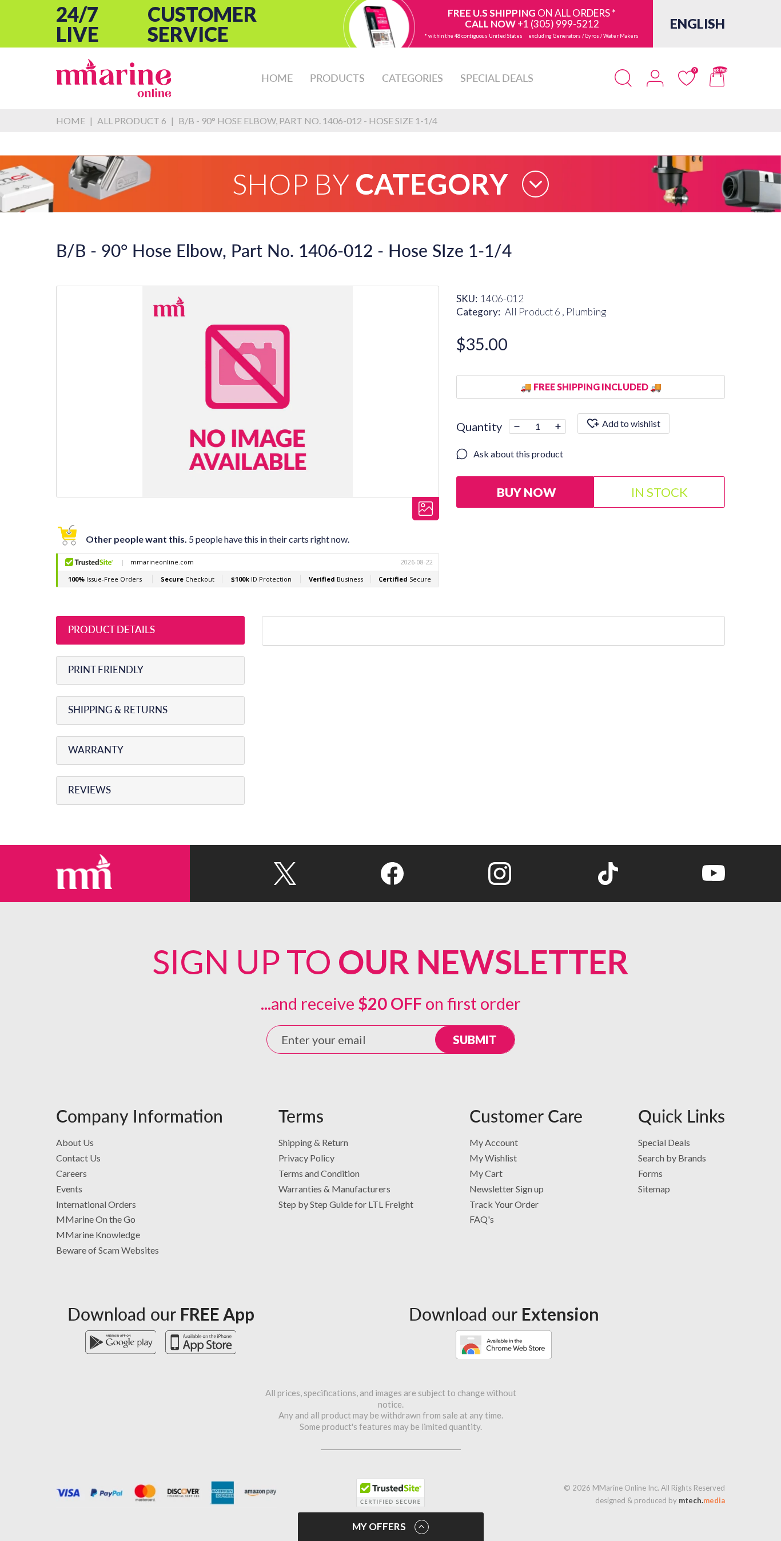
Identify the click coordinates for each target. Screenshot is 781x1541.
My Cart (486, 1173)
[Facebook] (350, 873)
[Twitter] (243, 873)
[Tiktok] (564, 873)
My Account (493, 1142)
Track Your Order (504, 1204)
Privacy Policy (306, 1157)
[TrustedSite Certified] (390, 1493)
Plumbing (586, 312)
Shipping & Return (313, 1142)
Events (69, 1188)
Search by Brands (672, 1157)
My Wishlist (493, 1157)
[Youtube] (671, 873)
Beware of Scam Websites (107, 1249)
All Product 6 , (535, 312)
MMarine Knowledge (98, 1234)
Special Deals (664, 1142)
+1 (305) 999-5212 (558, 24)
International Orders (96, 1204)
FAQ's (481, 1219)
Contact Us (78, 1157)
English (697, 23)
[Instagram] (457, 873)
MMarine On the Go (96, 1219)
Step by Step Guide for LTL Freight (345, 1204)
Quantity (479, 426)
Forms (650, 1173)
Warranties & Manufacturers (334, 1188)
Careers (71, 1173)
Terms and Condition (319, 1173)
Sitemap (654, 1188)
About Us (75, 1142)
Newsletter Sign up (506, 1188)
